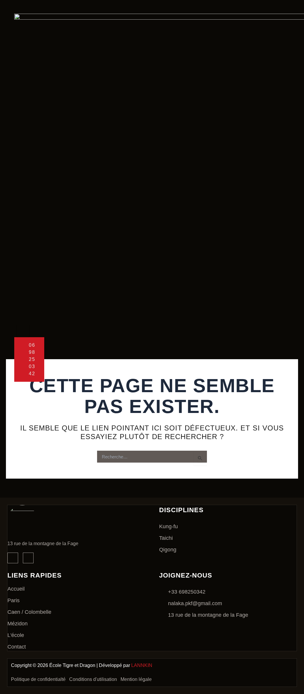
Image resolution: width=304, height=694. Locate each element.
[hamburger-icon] (23, 331)
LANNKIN (141, 665)
